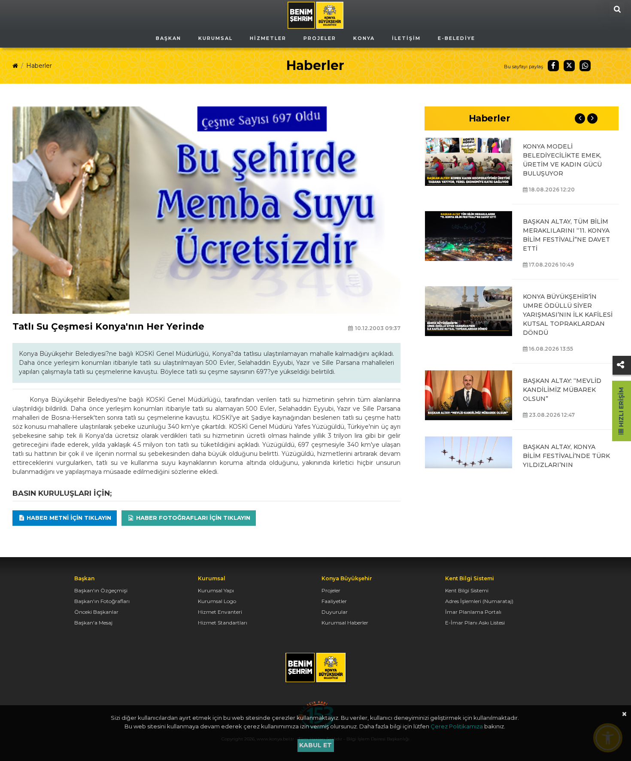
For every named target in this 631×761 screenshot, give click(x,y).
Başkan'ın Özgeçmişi (100, 590)
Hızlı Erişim (621, 408)
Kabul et (315, 745)
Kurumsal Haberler (345, 622)
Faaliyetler (334, 601)
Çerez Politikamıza (457, 726)
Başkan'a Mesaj (93, 622)
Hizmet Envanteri (220, 612)
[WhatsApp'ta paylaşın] (585, 65)
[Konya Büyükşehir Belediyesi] (315, 14)
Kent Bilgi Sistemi (466, 590)
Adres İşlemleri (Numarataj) (479, 601)
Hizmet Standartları (222, 622)
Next (592, 118)
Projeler (331, 590)
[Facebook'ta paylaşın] (553, 65)
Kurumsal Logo (217, 601)
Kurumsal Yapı (216, 590)
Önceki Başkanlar (96, 612)
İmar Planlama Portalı (473, 612)
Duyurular (335, 612)
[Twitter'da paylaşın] (569, 65)
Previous (580, 118)
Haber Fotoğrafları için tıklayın (192, 517)
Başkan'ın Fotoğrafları (102, 601)
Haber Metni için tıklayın (68, 517)
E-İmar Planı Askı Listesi (475, 622)
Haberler (39, 66)
